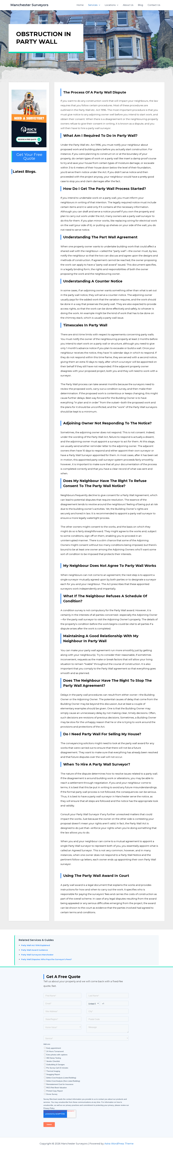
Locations (110, 5)
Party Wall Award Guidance (34, 950)
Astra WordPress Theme (118, 1143)
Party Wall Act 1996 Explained (35, 945)
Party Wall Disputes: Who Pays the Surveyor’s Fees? (46, 959)
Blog (140, 5)
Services (93, 5)
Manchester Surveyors (29, 5)
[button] (99, 5)
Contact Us (154, 5)
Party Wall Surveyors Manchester (37, 954)
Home (80, 5)
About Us (128, 5)
